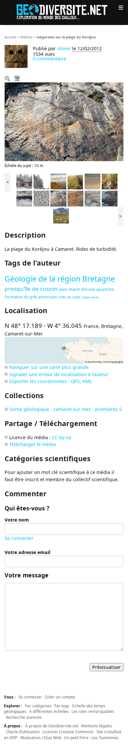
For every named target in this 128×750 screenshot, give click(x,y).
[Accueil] (64, 11)
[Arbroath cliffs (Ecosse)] (58, 181)
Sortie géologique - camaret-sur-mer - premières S (65, 409)
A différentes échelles (49, 711)
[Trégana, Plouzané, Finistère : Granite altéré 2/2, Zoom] (92, 198)
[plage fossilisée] (75, 198)
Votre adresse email (27, 552)
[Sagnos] (61, 215)
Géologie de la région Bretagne (60, 279)
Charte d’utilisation (23, 731)
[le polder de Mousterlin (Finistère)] (109, 181)
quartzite (105, 289)
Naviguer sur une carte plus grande (49, 367)
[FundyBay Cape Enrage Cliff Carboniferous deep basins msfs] (41, 181)
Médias (26, 37)
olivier (64, 48)
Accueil (10, 37)
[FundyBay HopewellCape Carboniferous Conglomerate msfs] (24, 181)
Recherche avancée (24, 717)
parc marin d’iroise (77, 289)
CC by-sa (61, 437)
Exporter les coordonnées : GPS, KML (50, 381)
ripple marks (90, 297)
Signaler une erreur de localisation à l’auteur (58, 374)
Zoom (8, 79)
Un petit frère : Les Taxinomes (91, 737)
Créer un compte (60, 696)
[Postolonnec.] (24, 198)
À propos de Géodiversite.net (51, 725)
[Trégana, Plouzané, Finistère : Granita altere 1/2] (109, 198)
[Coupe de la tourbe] (75, 181)
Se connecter (19, 538)
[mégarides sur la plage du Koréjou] (58, 198)
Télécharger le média (17, 79)
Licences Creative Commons (68, 731)
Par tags (61, 705)
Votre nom (17, 520)
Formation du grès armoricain (31, 296)
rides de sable (69, 297)
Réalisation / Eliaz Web (40, 737)
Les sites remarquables (93, 711)
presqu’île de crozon (31, 288)
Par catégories (38, 705)
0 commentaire (49, 58)
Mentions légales (96, 725)
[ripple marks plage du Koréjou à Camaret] (41, 198)
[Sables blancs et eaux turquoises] (92, 181)
